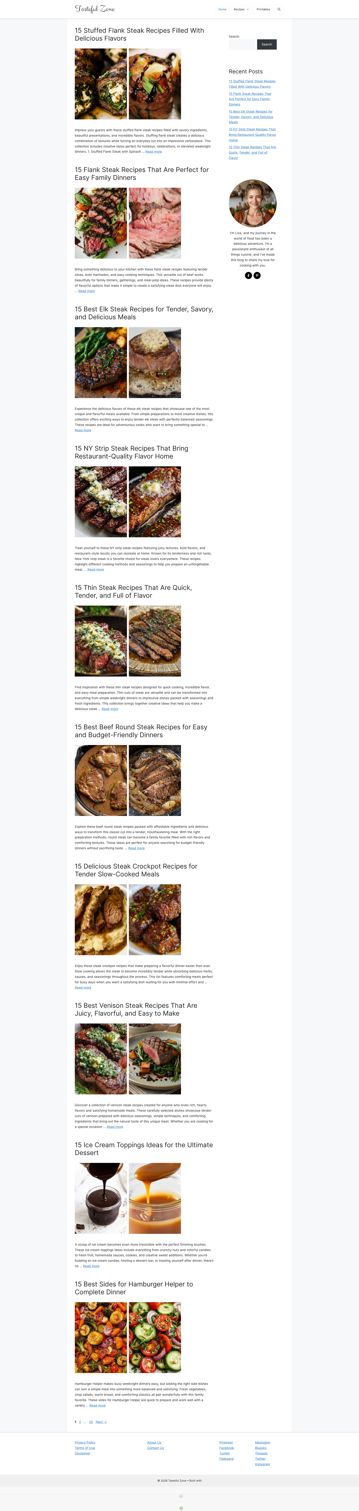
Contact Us (155, 1448)
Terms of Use (85, 1448)
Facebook (226, 1448)
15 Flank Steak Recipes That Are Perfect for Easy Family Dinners (250, 99)
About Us (154, 1442)
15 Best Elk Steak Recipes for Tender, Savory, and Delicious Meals (251, 117)
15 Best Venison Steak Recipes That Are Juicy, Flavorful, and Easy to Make (136, 1009)
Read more (153, 151)
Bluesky (261, 1448)
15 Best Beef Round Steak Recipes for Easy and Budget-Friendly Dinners (141, 731)
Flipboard (226, 1459)
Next (101, 1422)
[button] (279, 9)
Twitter (260, 1459)
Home (222, 9)
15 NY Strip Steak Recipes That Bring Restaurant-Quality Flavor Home (131, 452)
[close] (181, 1496)
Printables (263, 9)
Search (234, 36)
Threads (261, 1453)
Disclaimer (82, 1453)
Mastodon (262, 1442)
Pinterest (226, 1442)
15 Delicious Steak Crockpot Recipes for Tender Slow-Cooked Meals (136, 870)
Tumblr (224, 1453)
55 (91, 1422)
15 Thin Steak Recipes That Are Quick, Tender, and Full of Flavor (133, 591)
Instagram (262, 1464)
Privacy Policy (85, 1442)
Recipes (239, 9)
